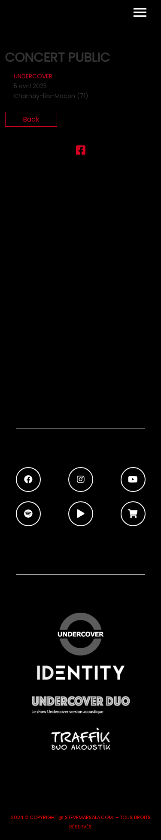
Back (31, 119)
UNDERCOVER (33, 76)
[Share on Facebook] (81, 152)
